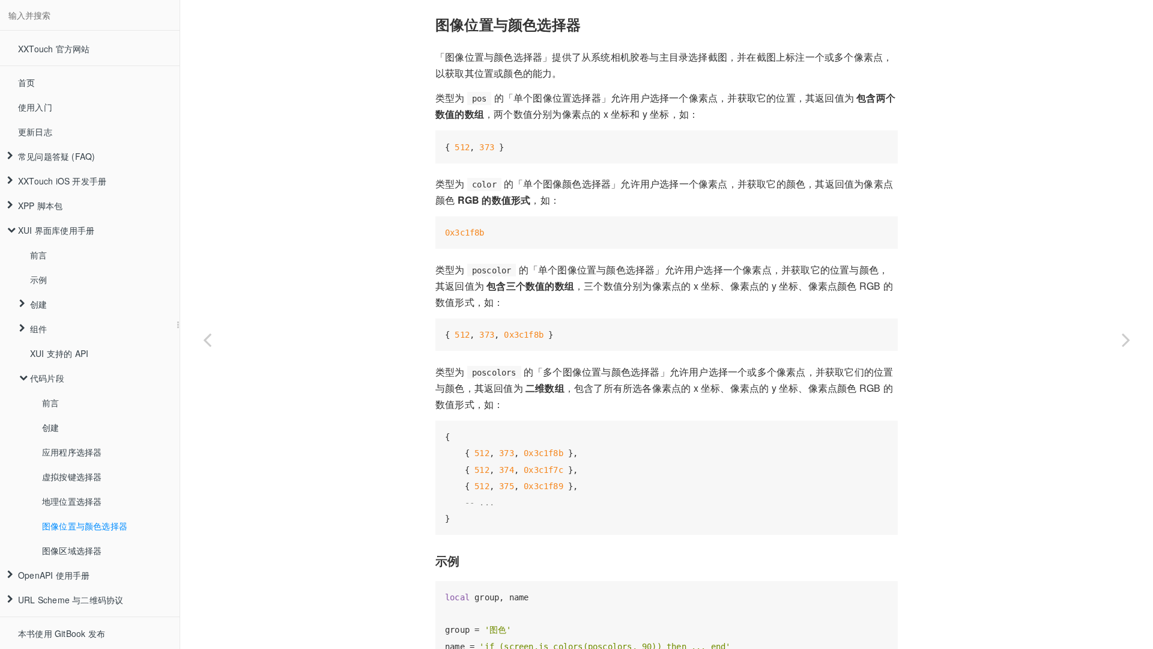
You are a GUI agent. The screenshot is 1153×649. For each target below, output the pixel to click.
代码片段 (47, 378)
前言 (38, 255)
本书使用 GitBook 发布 (61, 633)
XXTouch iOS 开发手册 (62, 181)
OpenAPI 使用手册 (53, 575)
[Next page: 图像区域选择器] (1126, 339)
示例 (38, 279)
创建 (38, 304)
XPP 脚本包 (40, 206)
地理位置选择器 (71, 501)
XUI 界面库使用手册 (56, 230)
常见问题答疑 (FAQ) (56, 156)
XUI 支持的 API (59, 353)
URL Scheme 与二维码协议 (70, 600)
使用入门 (35, 107)
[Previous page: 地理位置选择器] (207, 339)
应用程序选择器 (71, 452)
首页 (26, 82)
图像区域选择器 (71, 550)
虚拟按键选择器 (71, 477)
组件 (38, 329)
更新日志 (35, 132)
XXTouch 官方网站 (53, 49)
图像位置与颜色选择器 (84, 526)
